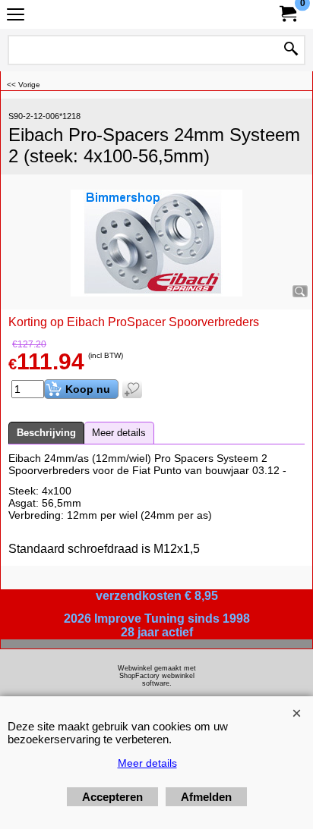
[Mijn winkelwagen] (287, 14)
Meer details (119, 432)
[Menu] (15, 16)
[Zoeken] (291, 50)
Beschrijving (46, 432)
